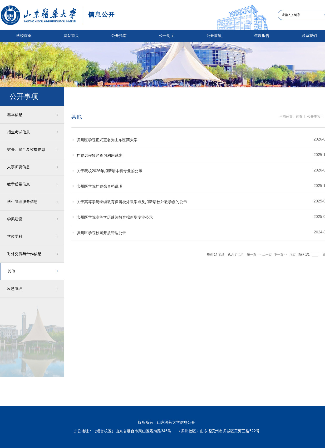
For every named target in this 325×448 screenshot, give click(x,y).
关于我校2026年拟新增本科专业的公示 (109, 171)
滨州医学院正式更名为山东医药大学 (107, 140)
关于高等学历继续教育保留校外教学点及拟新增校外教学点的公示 (132, 202)
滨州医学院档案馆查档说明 (99, 186)
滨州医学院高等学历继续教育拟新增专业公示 (115, 217)
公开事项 (313, 116)
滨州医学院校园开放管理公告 (101, 233)
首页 (299, 116)
